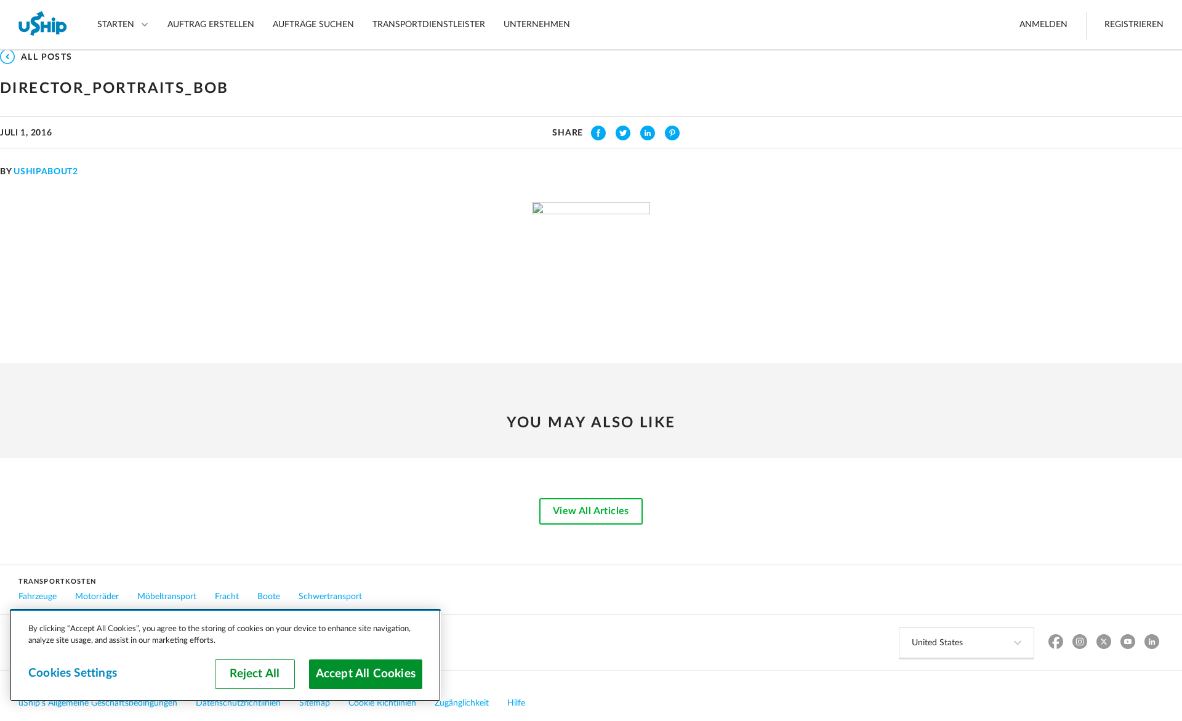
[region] (225, 655)
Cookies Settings (72, 673)
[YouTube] (1128, 643)
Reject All (254, 674)
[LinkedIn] (1152, 643)
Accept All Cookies (366, 674)
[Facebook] (1055, 643)
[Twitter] (1104, 643)
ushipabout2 (46, 171)
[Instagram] (1079, 643)
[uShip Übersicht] (43, 24)
